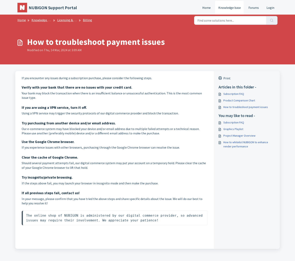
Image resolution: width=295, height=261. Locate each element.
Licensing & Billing (70, 20)
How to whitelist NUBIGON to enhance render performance (245, 144)
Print (227, 78)
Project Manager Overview (239, 135)
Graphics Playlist (233, 129)
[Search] (272, 20)
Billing (87, 20)
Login (270, 8)
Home (206, 8)
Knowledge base (229, 8)
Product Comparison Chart (239, 100)
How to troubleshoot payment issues (245, 107)
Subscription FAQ (233, 94)
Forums (253, 8)
